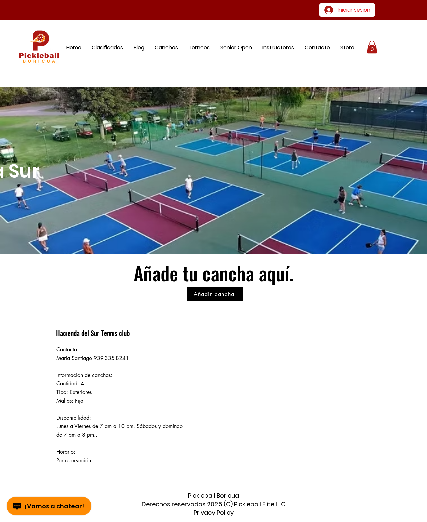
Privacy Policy (214, 512)
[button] (347, 47)
